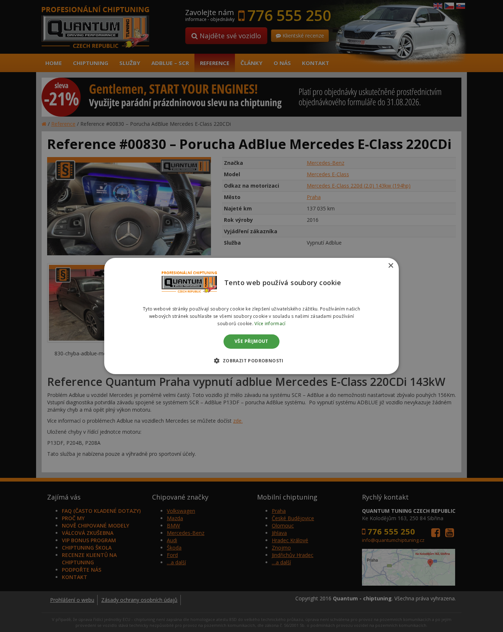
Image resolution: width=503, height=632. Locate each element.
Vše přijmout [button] (251, 341)
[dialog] (251, 316)
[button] (251, 360)
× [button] (390, 266)
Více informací (269, 323)
